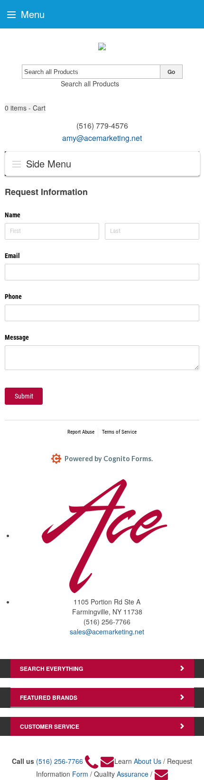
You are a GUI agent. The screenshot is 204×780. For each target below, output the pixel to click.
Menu (31, 14)
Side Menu (47, 163)
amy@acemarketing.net (102, 137)
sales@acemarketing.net (107, 631)
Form (80, 774)
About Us (147, 761)
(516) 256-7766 (59, 761)
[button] (25, 108)
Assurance (132, 774)
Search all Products (90, 83)
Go (171, 71)
